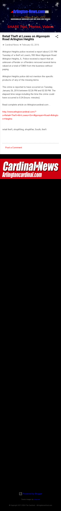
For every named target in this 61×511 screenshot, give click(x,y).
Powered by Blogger (32, 493)
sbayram (37, 499)
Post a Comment (13, 147)
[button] (57, 37)
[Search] (57, 5)
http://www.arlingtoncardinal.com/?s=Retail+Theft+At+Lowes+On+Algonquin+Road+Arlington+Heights (30, 115)
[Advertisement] (30, 470)
